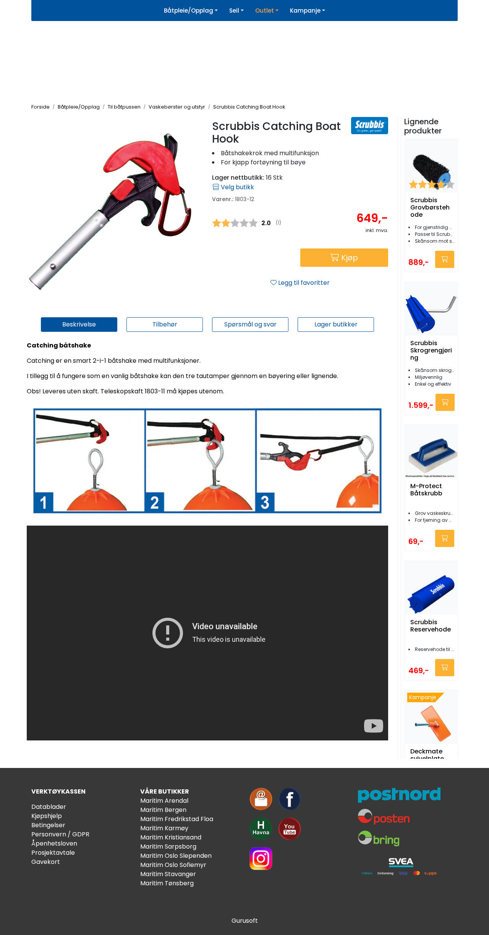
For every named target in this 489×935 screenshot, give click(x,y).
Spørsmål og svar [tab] (250, 324)
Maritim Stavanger (168, 874)
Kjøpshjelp (46, 816)
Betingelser (48, 825)
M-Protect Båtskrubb (426, 490)
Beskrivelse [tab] (79, 324)
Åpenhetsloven (54, 843)
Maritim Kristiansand (170, 837)
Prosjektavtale (53, 852)
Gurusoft (245, 920)
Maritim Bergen (163, 809)
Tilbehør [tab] (164, 324)
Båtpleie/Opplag (188, 10)
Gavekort (45, 861)
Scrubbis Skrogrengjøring (431, 350)
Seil (234, 10)
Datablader (48, 806)
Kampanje (305, 10)
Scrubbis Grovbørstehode (430, 207)
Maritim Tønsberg (167, 883)
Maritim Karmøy (164, 828)
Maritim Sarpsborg (168, 846)
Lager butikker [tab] (336, 324)
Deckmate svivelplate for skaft (427, 759)
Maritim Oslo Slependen (176, 855)
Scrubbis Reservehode (430, 626)
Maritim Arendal (164, 800)
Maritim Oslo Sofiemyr (173, 864)
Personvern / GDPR (60, 834)
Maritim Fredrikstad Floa (176, 819)
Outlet (264, 10)
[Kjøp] (444, 259)
